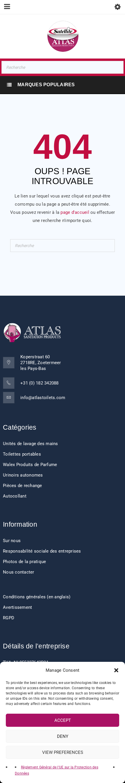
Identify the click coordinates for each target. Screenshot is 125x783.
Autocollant (14, 496)
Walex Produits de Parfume (30, 464)
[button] (116, 670)
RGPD (8, 617)
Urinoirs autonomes (23, 475)
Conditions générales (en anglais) (36, 596)
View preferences (62, 752)
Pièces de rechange (22, 485)
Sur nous (12, 540)
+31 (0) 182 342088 (39, 383)
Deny (62, 736)
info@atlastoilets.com (42, 397)
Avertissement (17, 607)
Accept (62, 720)
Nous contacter (18, 572)
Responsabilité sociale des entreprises (42, 551)
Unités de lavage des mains (30, 443)
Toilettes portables (22, 454)
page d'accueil (74, 212)
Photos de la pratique (24, 561)
